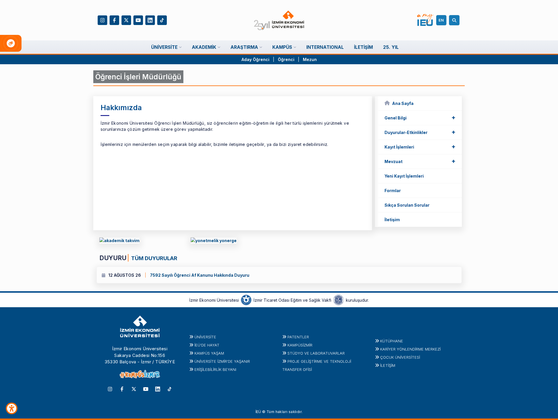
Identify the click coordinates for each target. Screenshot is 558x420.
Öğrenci (287, 59)
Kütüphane (391, 341)
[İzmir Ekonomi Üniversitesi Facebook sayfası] (114, 19)
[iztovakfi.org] (338, 299)
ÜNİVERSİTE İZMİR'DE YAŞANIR (222, 361)
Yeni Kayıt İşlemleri (404, 176)
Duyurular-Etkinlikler (419, 131)
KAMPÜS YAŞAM (209, 353)
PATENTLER (298, 337)
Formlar (392, 190)
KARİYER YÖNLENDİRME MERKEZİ (410, 349)
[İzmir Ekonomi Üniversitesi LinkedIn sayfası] (150, 19)
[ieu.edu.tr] (279, 20)
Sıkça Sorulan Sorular (407, 205)
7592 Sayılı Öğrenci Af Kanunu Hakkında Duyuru (172, 275)
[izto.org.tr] (246, 299)
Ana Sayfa (403, 103)
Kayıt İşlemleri (419, 146)
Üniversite (205, 337)
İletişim (392, 219)
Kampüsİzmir (299, 345)
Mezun (310, 59)
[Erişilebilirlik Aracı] (11, 408)
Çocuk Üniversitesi (400, 357)
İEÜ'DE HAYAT (206, 345)
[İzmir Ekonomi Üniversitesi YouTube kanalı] (138, 19)
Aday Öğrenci (255, 59)
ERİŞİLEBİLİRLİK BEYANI (215, 369)
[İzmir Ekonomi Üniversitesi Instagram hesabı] (102, 19)
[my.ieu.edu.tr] (425, 20)
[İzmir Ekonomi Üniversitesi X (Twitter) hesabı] (126, 19)
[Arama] (455, 20)
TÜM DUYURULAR (153, 258)
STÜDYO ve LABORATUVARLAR (316, 353)
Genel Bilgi (419, 117)
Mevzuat (419, 161)
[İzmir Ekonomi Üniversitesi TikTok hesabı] (162, 19)
